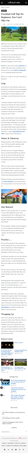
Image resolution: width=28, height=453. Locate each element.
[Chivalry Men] (14, 2)
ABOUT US (4, 443)
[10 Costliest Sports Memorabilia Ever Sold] (21, 362)
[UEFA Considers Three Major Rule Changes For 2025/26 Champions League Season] (5, 397)
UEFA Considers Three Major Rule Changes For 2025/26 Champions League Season (18, 396)
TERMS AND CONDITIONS (12, 445)
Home (3, 7)
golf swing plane (8, 181)
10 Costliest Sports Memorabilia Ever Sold (20, 368)
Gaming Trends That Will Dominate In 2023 (21, 350)
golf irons (21, 66)
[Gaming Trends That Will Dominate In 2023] (21, 345)
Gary (4, 24)
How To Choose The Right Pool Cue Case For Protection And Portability (18, 381)
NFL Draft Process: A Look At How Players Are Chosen (7, 368)
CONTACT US (18, 443)
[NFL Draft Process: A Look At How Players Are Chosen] (7, 362)
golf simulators (5, 307)
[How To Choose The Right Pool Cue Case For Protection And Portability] (5, 382)
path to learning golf (20, 70)
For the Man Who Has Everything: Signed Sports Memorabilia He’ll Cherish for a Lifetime (7, 352)
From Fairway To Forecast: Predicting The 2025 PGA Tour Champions (18, 389)
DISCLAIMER (23, 445)
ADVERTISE (11, 443)
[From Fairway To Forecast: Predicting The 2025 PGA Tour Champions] (5, 390)
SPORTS (8, 7)
